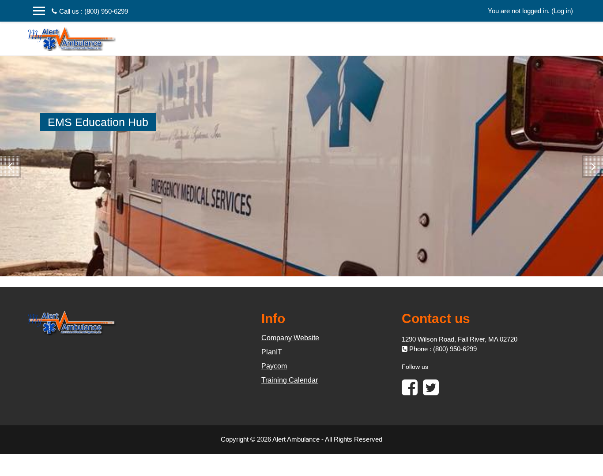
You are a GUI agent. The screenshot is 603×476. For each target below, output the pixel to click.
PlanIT (271, 352)
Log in (562, 11)
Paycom (274, 366)
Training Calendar (289, 380)
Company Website (290, 338)
